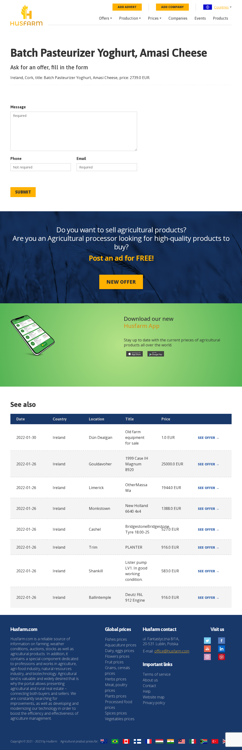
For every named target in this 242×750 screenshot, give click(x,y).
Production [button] (128, 18)
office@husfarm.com (171, 651)
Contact (149, 685)
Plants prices (115, 696)
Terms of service (157, 674)
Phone (16, 158)
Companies (178, 18)
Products (220, 18)
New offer (121, 281)
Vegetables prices (119, 718)
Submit (23, 192)
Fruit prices (114, 662)
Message (18, 107)
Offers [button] (104, 18)
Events (200, 18)
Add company (172, 7)
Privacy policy (154, 702)
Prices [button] (153, 18)
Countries (221, 7)
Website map (153, 697)
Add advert (127, 7)
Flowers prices (117, 656)
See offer (208, 437)
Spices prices (116, 713)
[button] (217, 7)
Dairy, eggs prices (119, 650)
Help (147, 691)
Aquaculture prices (120, 645)
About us (150, 680)
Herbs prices (115, 679)
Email (81, 158)
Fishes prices (116, 639)
